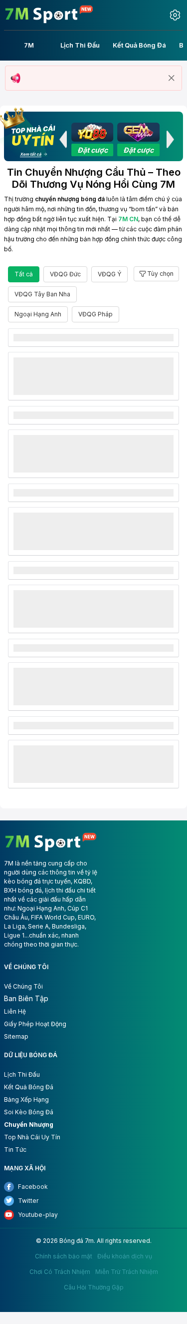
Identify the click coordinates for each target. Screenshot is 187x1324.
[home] (49, 14)
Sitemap (16, 1036)
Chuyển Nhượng (28, 1124)
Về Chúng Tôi (23, 986)
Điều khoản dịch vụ (124, 1256)
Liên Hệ (15, 1011)
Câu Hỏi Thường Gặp (94, 1287)
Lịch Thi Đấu (22, 1074)
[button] (63, 139)
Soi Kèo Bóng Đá (28, 1112)
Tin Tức (15, 1149)
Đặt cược (92, 150)
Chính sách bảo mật (63, 1256)
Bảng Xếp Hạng (26, 1099)
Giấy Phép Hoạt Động (35, 1024)
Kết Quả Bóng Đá (28, 1087)
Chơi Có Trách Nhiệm (59, 1271)
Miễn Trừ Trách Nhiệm (126, 1271)
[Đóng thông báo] (172, 78)
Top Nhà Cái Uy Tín (32, 1137)
